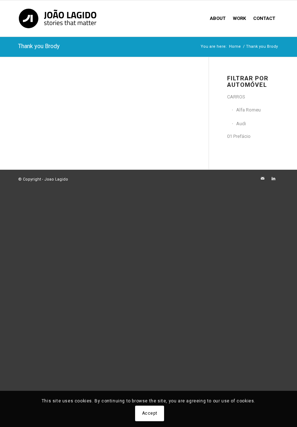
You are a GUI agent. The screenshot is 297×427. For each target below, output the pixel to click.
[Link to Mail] (262, 178)
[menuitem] (217, 18)
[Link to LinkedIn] (273, 178)
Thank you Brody (39, 46)
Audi (241, 123)
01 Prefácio (239, 136)
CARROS (236, 97)
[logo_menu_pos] (57, 18)
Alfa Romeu (248, 110)
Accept (150, 413)
